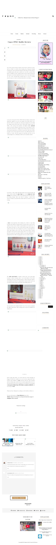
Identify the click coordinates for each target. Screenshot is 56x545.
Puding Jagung (41, 163)
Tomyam (39, 177)
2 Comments (23, 44)
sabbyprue (15, 44)
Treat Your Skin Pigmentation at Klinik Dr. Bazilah (45, 532)
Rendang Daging (41, 165)
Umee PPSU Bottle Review (45, 272)
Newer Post (16, 497)
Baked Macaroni (41, 146)
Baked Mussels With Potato (43, 147)
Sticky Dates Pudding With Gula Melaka (44, 173)
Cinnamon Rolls (41, 152)
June (41, 282)
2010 (40, 297)
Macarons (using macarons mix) (44, 160)
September (42, 278)
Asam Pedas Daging (42, 143)
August (41, 280)
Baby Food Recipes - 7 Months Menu (46, 276)
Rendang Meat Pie (41, 167)
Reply (8, 468)
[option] (7, 442)
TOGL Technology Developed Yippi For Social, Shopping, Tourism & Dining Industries (45, 528)
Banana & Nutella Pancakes (43, 148)
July (41, 281)
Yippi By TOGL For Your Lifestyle (47, 535)
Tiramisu (39, 175)
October (42, 277)
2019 (40, 262)
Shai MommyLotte (10, 473)
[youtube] (8, 16)
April (41, 284)
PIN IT (27, 430)
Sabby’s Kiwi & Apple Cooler (43, 168)
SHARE (11, 430)
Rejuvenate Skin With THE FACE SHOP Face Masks (46, 268)
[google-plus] (11, 16)
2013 (40, 294)
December (42, 265)
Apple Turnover (41, 142)
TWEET (17, 430)
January (41, 288)
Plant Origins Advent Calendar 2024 (45, 519)
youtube (43, 510)
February (42, 287)
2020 (40, 261)
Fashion (22, 33)
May (41, 283)
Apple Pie (40, 141)
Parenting (34, 33)
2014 (40, 293)
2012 (40, 295)
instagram (30, 510)
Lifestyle (27, 33)
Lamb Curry (40, 158)
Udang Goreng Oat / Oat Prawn (44, 178)
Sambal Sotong (41, 171)
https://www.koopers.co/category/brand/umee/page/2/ (22, 396)
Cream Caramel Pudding (43, 153)
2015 (40, 291)
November (42, 266)
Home (12, 33)
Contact (44, 33)
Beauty (16, 33)
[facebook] (3, 16)
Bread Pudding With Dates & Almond (45, 149)
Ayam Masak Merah (42, 144)
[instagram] (13, 16)
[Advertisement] (28, 9)
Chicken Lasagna (41, 151)
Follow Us (28, 504)
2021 (40, 260)
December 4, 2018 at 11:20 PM (18, 462)
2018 (40, 264)
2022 (40, 259)
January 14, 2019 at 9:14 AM (19, 473)
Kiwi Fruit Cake (41, 157)
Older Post (22, 497)
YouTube (27, 425)
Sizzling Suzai (10, 462)
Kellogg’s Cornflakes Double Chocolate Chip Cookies (43, 155)
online (19, 380)
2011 (40, 296)
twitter (37, 510)
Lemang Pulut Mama (42, 159)
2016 (40, 290)
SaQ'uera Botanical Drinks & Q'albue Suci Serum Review (45, 270)
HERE (14, 386)
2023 (40, 258)
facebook (14, 510)
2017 (40, 289)
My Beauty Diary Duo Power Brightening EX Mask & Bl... (46, 274)
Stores (39, 33)
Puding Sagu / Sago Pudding (43, 164)
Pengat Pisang (41, 162)
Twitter (24, 425)
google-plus (22, 510)
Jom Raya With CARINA (47, 522)
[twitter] (6, 16)
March (41, 285)
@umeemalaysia (15, 398)
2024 (40, 256)
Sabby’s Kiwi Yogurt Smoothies (44, 169)
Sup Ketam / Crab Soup (42, 174)
